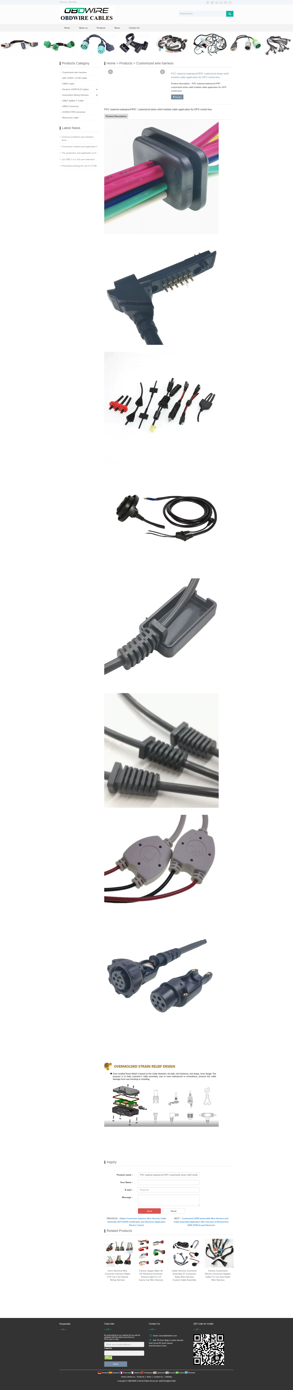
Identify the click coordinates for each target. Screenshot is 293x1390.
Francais (127, 1373)
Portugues (148, 1373)
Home (67, 28)
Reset (173, 1211)
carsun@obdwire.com (168, 1336)
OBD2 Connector (70, 106)
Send (149, 1211)
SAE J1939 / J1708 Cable (74, 78)
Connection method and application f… (80, 146)
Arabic (182, 1373)
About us (83, 28)
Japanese (161, 1373)
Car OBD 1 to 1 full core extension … (79, 159)
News (117, 28)
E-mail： (129, 1190)
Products (101, 28)
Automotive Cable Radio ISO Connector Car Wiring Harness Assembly (117, 1312)
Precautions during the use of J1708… (80, 166)
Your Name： (126, 1182)
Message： (127, 1197)
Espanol (116, 1373)
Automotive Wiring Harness (75, 95)
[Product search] (229, 14)
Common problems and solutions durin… (78, 138)
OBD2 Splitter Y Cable (73, 100)
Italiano (137, 1373)
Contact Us (134, 28)
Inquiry (178, 97)
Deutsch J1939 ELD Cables (75, 89)
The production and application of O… (80, 153)
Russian (191, 1373)
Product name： (125, 1175)
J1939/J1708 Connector (73, 112)
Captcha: (108, 1348)
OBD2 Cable (68, 83)
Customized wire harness (155, 63)
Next (162, 71)
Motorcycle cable (70, 117)
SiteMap (168, 1377)
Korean (172, 1373)
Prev (110, 71)
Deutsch (105, 1373)
